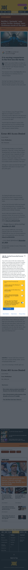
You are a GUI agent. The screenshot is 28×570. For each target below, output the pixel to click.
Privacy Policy (22, 313)
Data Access (14, 313)
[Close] (25, 256)
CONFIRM (8, 308)
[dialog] (14, 285)
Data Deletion (6, 313)
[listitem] (14, 282)
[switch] (22, 285)
